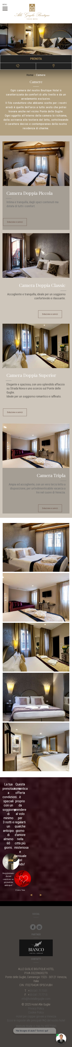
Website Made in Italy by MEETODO (36, 1026)
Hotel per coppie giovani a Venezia (36, 1016)
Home (29, 75)
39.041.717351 (39, 990)
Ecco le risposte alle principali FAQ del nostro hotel (36, 1020)
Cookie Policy (36, 1012)
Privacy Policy (36, 1008)
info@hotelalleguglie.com (36, 998)
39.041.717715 (38, 994)
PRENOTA (36, 58)
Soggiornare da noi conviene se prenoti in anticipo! (8, 879)
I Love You (20, 890)
